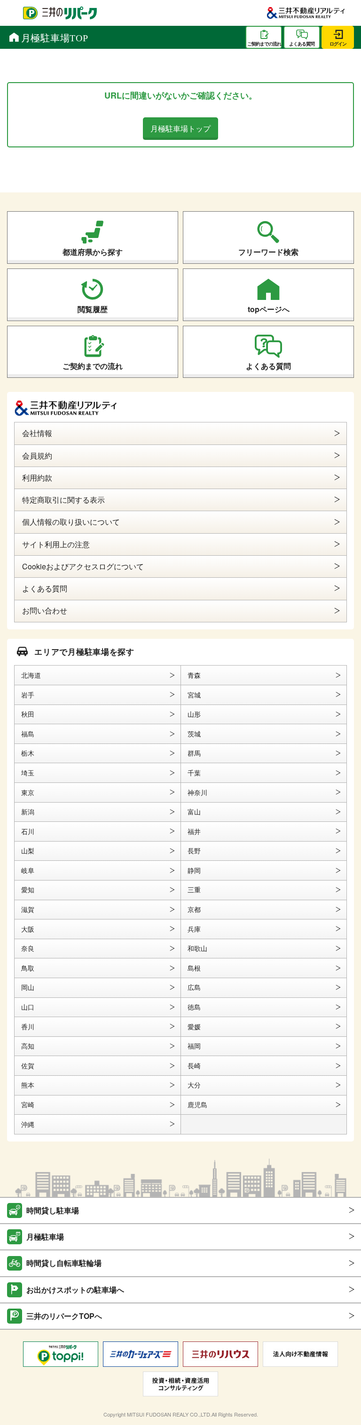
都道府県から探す (93, 251)
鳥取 (27, 968)
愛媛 (194, 1026)
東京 (27, 792)
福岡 (194, 1045)
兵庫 (194, 929)
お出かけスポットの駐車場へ (75, 1289)
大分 (194, 1084)
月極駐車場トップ (180, 128)
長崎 (194, 1065)
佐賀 (27, 1065)
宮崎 (27, 1104)
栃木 (27, 753)
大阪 (27, 929)
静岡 (194, 870)
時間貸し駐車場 (52, 1210)
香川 (27, 1026)
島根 (194, 968)
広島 (194, 987)
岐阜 (27, 870)
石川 (27, 831)
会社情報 (37, 433)
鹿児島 (197, 1104)
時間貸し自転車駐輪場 (64, 1262)
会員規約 (37, 455)
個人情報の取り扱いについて (71, 521)
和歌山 (197, 948)
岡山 (27, 987)
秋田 (27, 714)
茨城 (194, 733)
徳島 (194, 1006)
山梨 (27, 850)
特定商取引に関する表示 (63, 499)
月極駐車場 (45, 1236)
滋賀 (27, 909)
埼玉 (27, 772)
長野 (194, 850)
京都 (194, 909)
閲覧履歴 (93, 309)
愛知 (27, 889)
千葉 (194, 772)
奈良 (27, 948)
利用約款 (37, 477)
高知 (27, 1045)
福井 (194, 831)
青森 (194, 675)
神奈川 (197, 792)
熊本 (27, 1084)
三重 (194, 889)
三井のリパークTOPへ (64, 1315)
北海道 (31, 675)
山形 (194, 714)
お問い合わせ (44, 610)
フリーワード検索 (268, 251)
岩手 (27, 694)
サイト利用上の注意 (56, 544)
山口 (27, 1006)
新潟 (27, 811)
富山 (194, 811)
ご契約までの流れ (93, 365)
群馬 (194, 753)
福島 (27, 733)
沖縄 (27, 1124)
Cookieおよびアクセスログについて (83, 566)
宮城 (194, 694)
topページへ (269, 309)
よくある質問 (268, 365)
